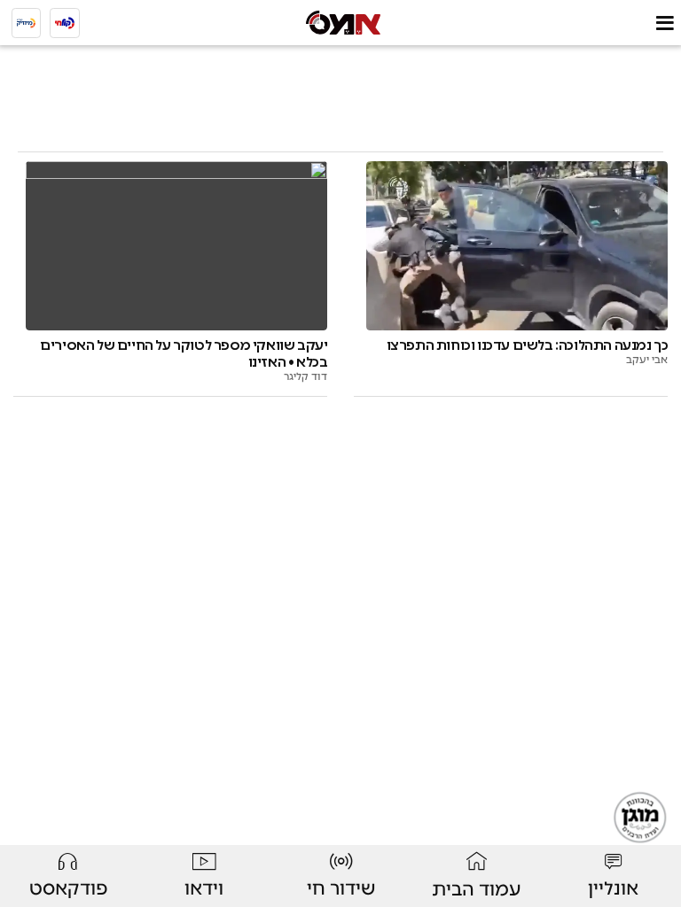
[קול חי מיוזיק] (27, 23)
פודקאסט (68, 888)
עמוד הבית (476, 889)
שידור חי (341, 888)
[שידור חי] (65, 23)
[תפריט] (664, 22)
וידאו (203, 888)
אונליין (613, 888)
